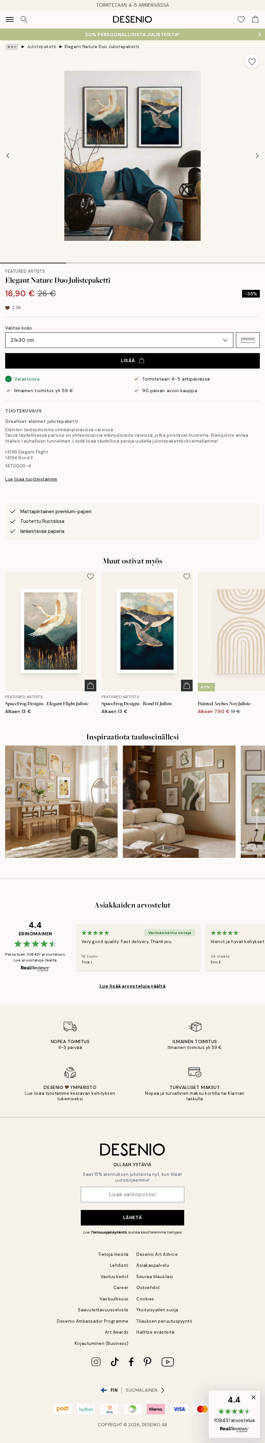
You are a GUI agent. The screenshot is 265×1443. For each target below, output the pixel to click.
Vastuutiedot (115, 1276)
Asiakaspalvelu (152, 1265)
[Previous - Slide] (8, 155)
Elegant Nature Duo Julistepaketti (102, 46)
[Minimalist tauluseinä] (179, 802)
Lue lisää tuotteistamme (31, 479)
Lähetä (132, 1217)
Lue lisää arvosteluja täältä (133, 986)
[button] (248, 340)
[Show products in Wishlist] (241, 19)
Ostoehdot (148, 1287)
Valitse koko (18, 328)
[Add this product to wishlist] (252, 61)
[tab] (33, 260)
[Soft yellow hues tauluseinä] (61, 802)
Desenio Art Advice (157, 1254)
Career (121, 1287)
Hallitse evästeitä (155, 1332)
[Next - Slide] (257, 155)
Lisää (128, 360)
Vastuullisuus (114, 1299)
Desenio (151, 1425)
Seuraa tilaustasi (154, 1276)
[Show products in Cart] (255, 19)
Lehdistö (119, 1265)
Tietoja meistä (113, 1254)
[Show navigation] (10, 19)
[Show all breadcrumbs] (12, 47)
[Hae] (24, 19)
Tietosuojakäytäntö (109, 1232)
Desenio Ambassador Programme (93, 1321)
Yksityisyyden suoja (157, 1310)
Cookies (145, 1299)
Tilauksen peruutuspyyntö (164, 1321)
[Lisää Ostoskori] (90, 685)
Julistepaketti (42, 46)
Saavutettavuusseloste (103, 1310)
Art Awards (117, 1332)
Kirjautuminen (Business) (102, 1343)
